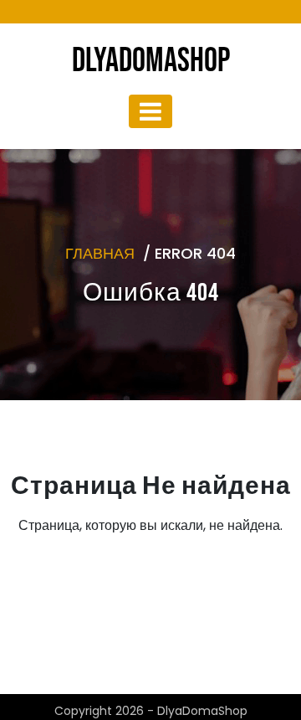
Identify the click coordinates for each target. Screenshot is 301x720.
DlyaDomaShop (151, 61)
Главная (100, 253)
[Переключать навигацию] (150, 111)
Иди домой (144, 606)
